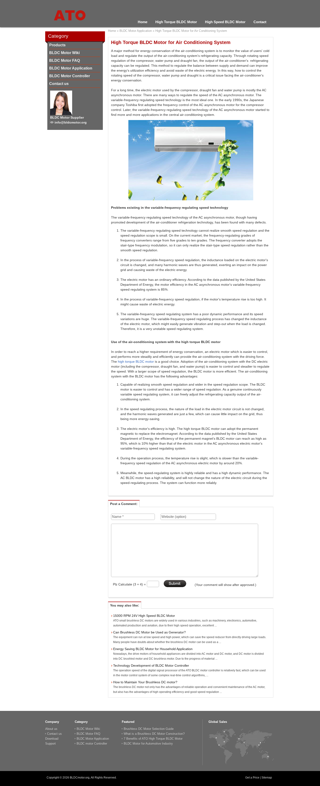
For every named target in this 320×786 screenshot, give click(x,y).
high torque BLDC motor (136, 361)
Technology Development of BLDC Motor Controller (151, 665)
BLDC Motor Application (70, 68)
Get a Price (252, 777)
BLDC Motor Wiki (64, 53)
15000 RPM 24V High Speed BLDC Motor (144, 616)
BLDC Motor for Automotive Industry (148, 743)
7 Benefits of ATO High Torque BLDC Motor (153, 738)
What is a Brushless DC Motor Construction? (154, 733)
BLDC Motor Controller (69, 76)
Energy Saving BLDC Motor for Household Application (153, 649)
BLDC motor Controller (92, 743)
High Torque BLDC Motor (176, 22)
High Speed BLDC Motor (225, 22)
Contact (259, 22)
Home (142, 22)
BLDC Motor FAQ (64, 60)
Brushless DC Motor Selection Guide (149, 729)
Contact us (59, 84)
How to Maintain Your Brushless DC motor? (145, 682)
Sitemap (266, 777)
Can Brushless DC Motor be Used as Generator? (149, 632)
